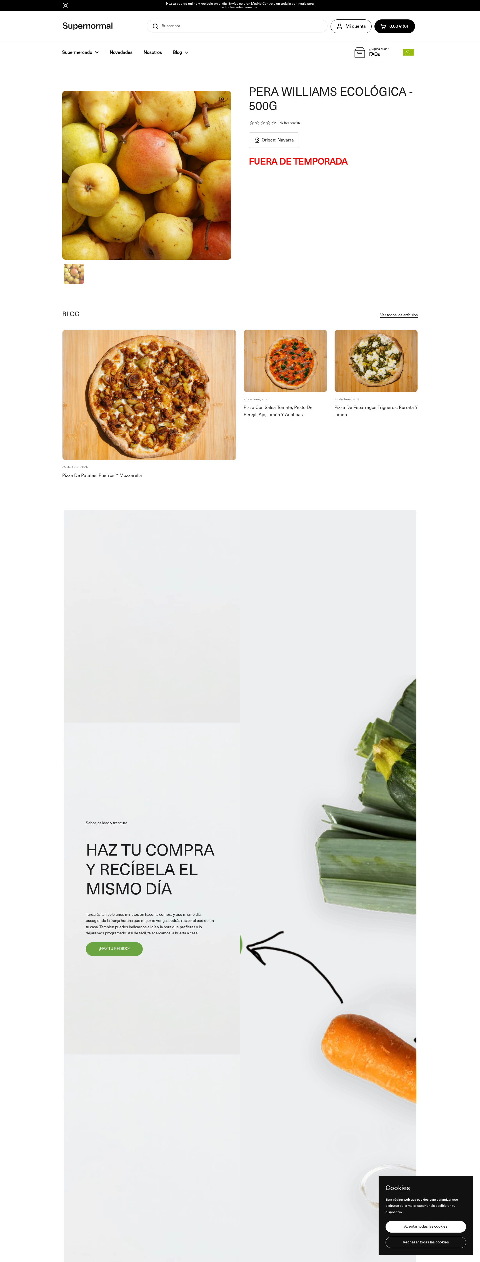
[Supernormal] (87, 26)
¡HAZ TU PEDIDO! (114, 949)
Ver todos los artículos (399, 315)
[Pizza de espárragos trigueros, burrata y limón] (376, 361)
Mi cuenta (356, 26)
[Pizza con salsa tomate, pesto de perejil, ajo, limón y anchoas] (285, 361)
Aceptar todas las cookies (426, 1226)
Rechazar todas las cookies (426, 1242)
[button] (394, 26)
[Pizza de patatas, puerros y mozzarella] (149, 395)
